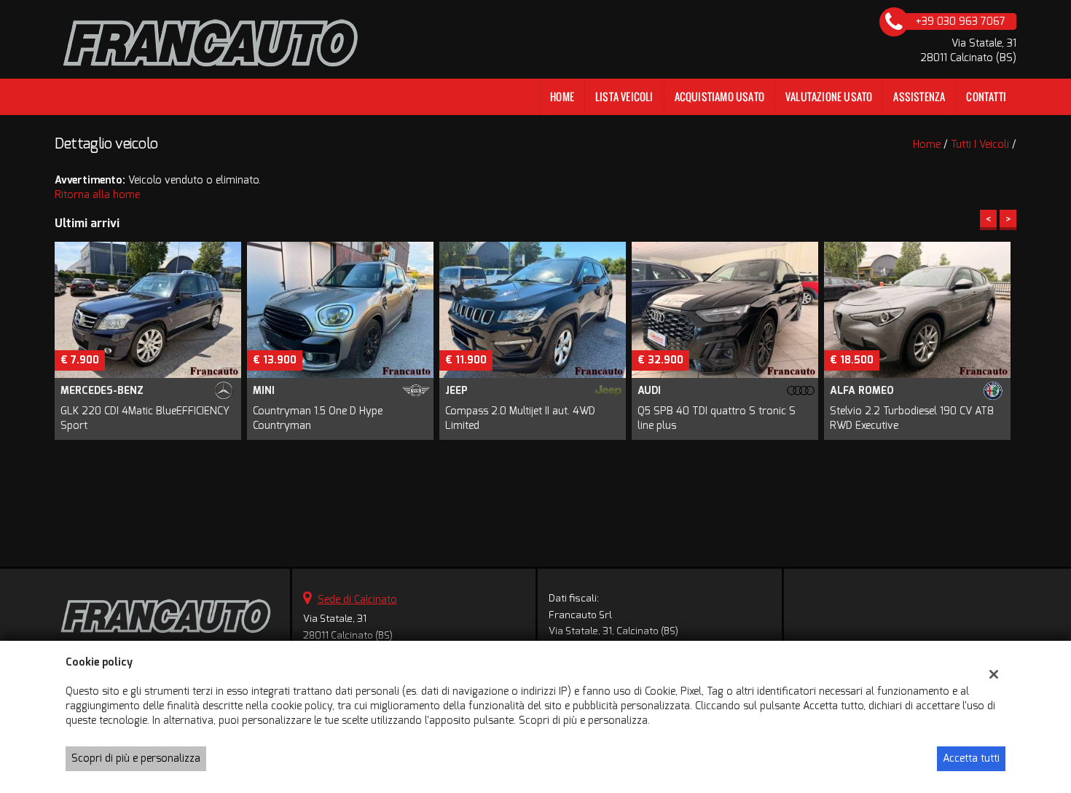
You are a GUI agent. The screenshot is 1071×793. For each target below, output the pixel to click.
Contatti (986, 96)
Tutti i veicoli (980, 144)
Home (562, 96)
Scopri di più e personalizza (135, 758)
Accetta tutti (971, 758)
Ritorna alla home (97, 195)
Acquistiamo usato (719, 96)
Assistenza (919, 96)
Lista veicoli (624, 96)
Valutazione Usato (828, 96)
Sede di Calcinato (357, 600)
